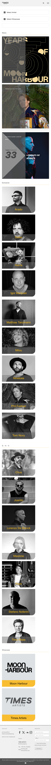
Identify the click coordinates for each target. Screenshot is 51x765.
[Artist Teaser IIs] (18, 506)
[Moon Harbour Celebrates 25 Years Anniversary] (25, 59)
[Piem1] (18, 561)
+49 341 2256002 (25, 747)
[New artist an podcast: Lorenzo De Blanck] (25, 155)
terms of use (5, 737)
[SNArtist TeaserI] (18, 589)
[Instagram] (31, 732)
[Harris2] (18, 243)
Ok (25, 762)
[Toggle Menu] (48, 3)
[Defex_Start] (18, 215)
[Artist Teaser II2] (18, 413)
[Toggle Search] (43, 3)
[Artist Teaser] (18, 534)
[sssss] (18, 384)
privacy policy (5, 732)
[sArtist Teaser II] (18, 617)
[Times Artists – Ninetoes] (18, 356)
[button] (25, 12)
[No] (49, 761)
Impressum (12, 737)
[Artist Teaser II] (18, 271)
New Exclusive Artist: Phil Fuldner (13, 88)
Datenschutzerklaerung (8, 734)
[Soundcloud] (27, 732)
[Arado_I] (18, 187)
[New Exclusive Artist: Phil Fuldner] (25, 106)
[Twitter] (23, 732)
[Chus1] (18, 450)
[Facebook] (19, 732)
